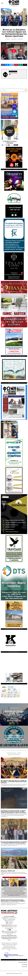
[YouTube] (10, 930)
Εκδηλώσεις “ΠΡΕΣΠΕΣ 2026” (8, 871)
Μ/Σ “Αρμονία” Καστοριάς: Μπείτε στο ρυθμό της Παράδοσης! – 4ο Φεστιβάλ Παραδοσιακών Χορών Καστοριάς (14, 781)
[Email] (25, 65)
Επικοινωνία (24, 966)
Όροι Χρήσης (24, 964)
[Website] (10, 74)
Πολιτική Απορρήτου (22, 962)
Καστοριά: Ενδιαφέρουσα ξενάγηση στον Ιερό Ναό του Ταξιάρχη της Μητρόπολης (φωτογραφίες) (14, 842)
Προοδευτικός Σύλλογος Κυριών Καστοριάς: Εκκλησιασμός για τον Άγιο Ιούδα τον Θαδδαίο (13, 900)
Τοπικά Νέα (20, 39)
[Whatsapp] (20, 65)
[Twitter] (12, 65)
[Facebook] (3, 65)
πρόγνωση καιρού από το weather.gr (9, 697)
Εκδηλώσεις (14, 39)
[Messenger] (7, 65)
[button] (25, 90)
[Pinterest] (16, 65)
